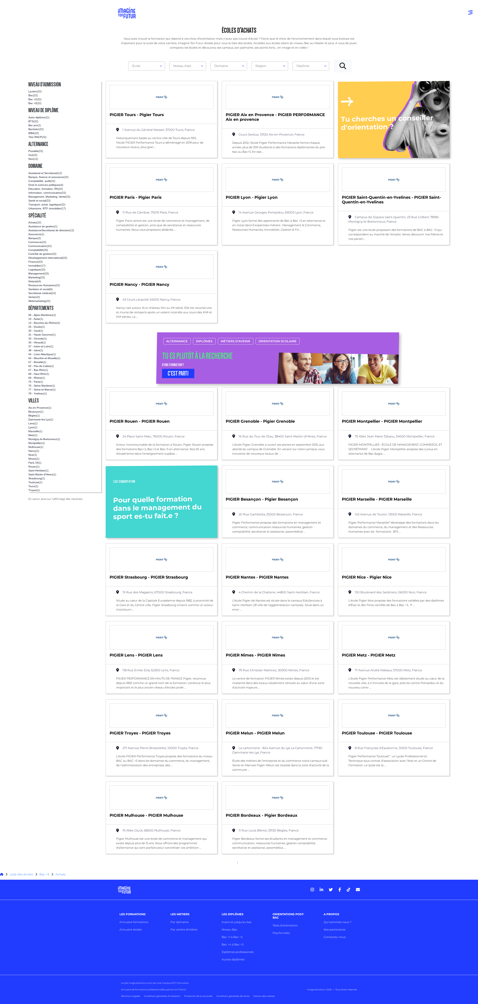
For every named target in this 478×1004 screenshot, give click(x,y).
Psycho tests (281, 933)
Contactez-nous (335, 937)
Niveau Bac (229, 929)
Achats (60, 874)
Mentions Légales (130, 996)
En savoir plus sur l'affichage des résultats (55, 499)
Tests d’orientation (285, 925)
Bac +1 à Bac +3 (232, 937)
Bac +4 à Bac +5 (232, 944)
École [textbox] (136, 66)
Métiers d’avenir (235, 341)
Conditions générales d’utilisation (162, 996)
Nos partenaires (334, 929)
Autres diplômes (233, 959)
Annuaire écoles (131, 929)
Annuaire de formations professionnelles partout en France (153, 989)
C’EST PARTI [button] (178, 373)
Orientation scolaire (278, 341)
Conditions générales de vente (232, 996)
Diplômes (204, 341)
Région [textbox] (260, 66)
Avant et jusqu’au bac (237, 922)
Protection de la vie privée (198, 996)
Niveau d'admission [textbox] (186, 66)
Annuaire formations (134, 922)
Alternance (177, 341)
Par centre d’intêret (184, 929)
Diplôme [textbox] (303, 66)
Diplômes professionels (238, 952)
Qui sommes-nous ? (337, 922)
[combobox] (146, 65)
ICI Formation (181, 983)
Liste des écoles (21, 874)
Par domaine (179, 922)
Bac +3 (44, 874)
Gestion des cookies (264, 996)
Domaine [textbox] (221, 66)
